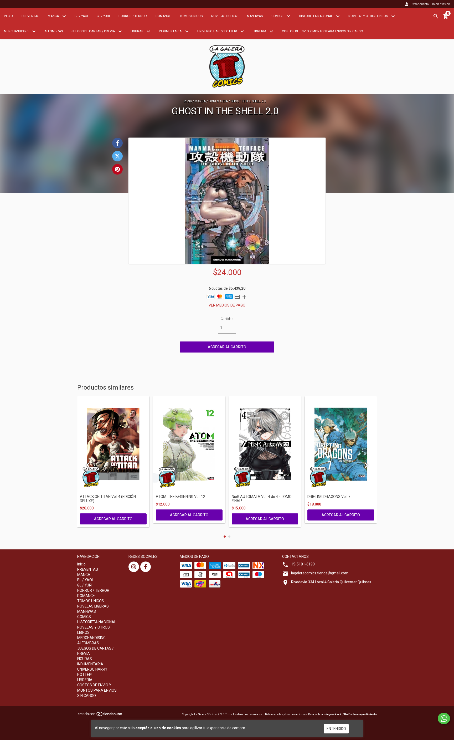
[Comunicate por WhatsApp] (444, 718)
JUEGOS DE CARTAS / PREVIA (93, 31)
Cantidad (227, 319)
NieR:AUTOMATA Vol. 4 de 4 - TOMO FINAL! (262, 499)
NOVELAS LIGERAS (224, 16)
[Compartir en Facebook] (117, 143)
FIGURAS (137, 31)
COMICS (277, 16)
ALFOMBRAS (53, 31)
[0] (445, 18)
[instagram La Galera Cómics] (133, 567)
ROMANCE (163, 16)
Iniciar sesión (441, 4)
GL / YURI (103, 16)
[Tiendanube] (100, 715)
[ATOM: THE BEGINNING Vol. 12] (189, 444)
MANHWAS (255, 16)
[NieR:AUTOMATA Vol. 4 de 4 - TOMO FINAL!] (265, 444)
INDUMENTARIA (170, 31)
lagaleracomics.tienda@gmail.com (319, 573)
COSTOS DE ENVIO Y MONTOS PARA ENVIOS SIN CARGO (322, 31)
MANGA (54, 16)
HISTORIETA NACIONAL (316, 16)
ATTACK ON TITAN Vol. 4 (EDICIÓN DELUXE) (108, 499)
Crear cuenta (420, 4)
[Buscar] (435, 16)
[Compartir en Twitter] (117, 156)
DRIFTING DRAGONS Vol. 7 (328, 497)
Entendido (336, 729)
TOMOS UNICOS (191, 16)
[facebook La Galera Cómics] (145, 567)
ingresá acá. (334, 714)
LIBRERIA (260, 31)
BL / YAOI (81, 16)
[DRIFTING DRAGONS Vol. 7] (341, 444)
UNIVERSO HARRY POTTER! (217, 31)
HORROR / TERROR (132, 16)
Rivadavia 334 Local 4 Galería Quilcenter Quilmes (331, 582)
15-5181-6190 (303, 564)
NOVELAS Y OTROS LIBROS (368, 16)
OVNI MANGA (218, 101)
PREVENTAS (30, 16)
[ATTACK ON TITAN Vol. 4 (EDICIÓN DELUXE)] (113, 444)
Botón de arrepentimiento (360, 714)
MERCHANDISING (16, 31)
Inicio (8, 16)
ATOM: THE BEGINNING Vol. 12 (180, 497)
